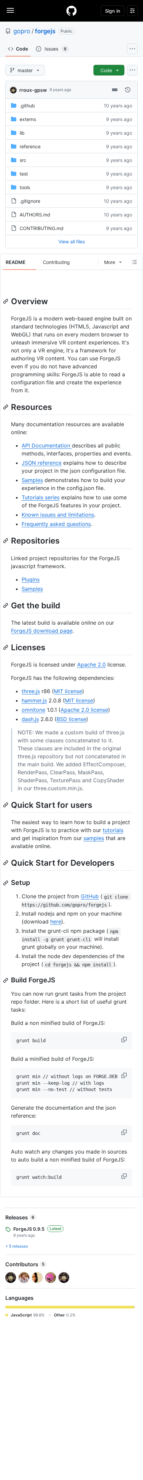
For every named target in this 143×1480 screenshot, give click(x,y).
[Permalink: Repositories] (6, 541)
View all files (72, 241)
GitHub (90, 896)
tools (25, 187)
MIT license (68, 691)
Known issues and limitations (58, 514)
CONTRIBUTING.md (42, 228)
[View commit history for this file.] (127, 89)
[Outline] (134, 262)
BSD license (71, 719)
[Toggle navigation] (10, 10)
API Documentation (47, 445)
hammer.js (34, 700)
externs (28, 119)
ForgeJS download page (41, 630)
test (24, 174)
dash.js (30, 719)
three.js (31, 691)
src (23, 160)
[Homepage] (71, 10)
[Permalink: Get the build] (6, 605)
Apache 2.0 (91, 664)
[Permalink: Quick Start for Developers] (6, 862)
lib (22, 133)
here (55, 921)
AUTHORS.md (35, 214)
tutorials (113, 830)
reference (30, 146)
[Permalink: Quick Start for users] (6, 804)
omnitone (33, 709)
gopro (21, 31)
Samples (32, 480)
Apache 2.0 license (84, 709)
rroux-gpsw (33, 90)
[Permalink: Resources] (6, 407)
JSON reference (42, 462)
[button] (124, 1039)
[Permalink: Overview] (6, 301)
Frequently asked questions (56, 524)
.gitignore (30, 201)
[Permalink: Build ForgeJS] (6, 980)
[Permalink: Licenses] (6, 647)
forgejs (45, 31)
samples (93, 838)
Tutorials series (41, 497)
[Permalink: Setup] (6, 883)
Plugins (31, 579)
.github (27, 105)
